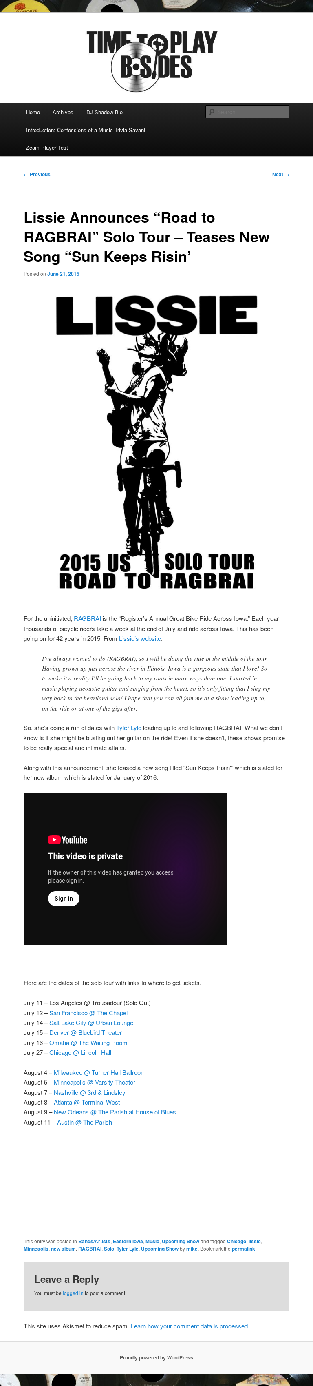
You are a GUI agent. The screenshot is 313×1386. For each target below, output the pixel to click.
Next (280, 174)
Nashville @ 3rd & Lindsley (90, 1092)
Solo (109, 1248)
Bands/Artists (94, 1241)
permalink (243, 1248)
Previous (37, 174)
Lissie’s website (140, 638)
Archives (63, 112)
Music (152, 1241)
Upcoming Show (180, 1241)
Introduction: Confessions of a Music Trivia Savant (85, 130)
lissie (255, 1241)
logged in (73, 1292)
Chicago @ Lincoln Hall (80, 1052)
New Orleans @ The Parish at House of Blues (115, 1111)
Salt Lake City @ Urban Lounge (91, 1022)
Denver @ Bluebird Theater (85, 1032)
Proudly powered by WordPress (156, 1357)
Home (33, 112)
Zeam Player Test (47, 147)
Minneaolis (36, 1248)
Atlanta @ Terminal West (87, 1102)
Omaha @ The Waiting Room (88, 1042)
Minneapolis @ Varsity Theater (94, 1082)
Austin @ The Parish (84, 1122)
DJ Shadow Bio (104, 112)
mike (192, 1248)
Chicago (236, 1241)
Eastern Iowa (128, 1241)
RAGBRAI (88, 618)
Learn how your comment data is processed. (190, 1326)
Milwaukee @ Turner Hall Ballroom (100, 1072)
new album (63, 1248)
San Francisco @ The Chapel (88, 1012)
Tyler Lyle (128, 727)
